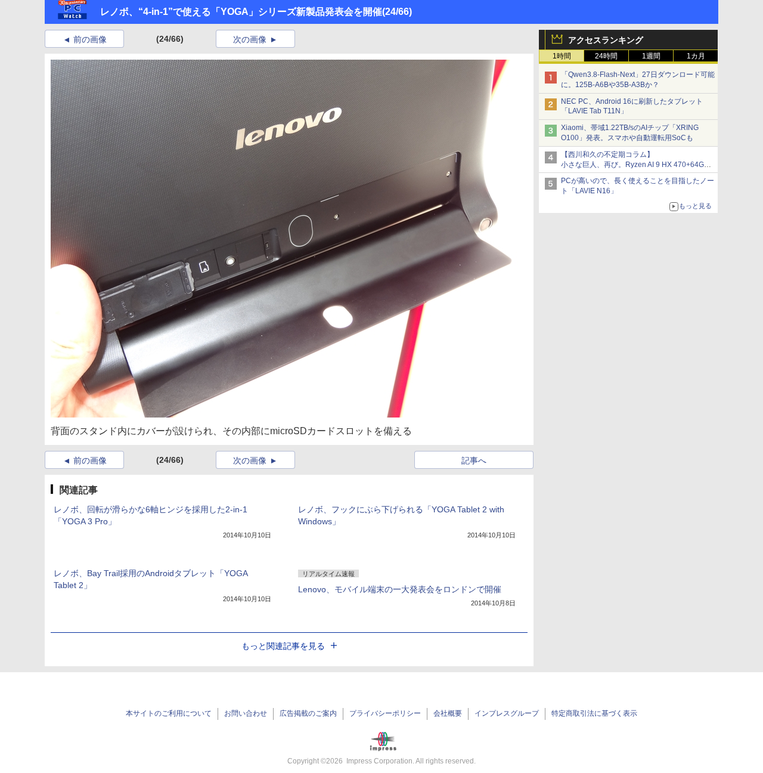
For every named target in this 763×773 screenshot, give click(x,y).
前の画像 (90, 39)
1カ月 (696, 56)
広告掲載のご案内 (308, 713)
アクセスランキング (605, 40)
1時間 (562, 56)
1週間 (651, 56)
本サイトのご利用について (169, 713)
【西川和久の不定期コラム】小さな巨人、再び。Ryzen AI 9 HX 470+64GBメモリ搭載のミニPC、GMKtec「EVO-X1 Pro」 (638, 164)
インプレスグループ (506, 713)
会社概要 (447, 713)
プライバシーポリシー (385, 713)
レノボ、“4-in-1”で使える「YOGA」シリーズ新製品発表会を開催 (241, 12)
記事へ (473, 460)
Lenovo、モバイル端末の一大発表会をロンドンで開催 (399, 589)
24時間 (606, 56)
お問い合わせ (245, 713)
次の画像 (249, 39)
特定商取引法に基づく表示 (594, 713)
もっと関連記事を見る (283, 646)
